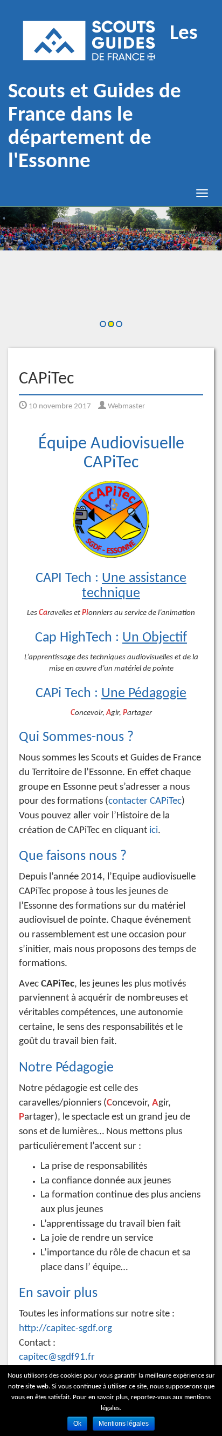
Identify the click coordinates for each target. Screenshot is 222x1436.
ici (153, 830)
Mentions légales (124, 1423)
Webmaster (125, 406)
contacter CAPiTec (145, 801)
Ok (77, 1423)
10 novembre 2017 (59, 406)
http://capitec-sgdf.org (65, 1328)
